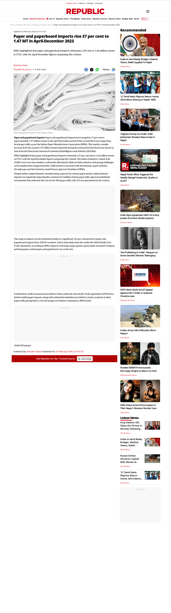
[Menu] (146, 11)
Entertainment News (128, 375)
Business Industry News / (43, 25)
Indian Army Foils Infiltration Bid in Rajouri (138, 332)
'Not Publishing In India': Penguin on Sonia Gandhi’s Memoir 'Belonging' (139, 254)
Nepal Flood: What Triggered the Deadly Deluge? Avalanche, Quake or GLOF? (139, 177)
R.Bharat (82, 3)
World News (125, 67)
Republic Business (22, 69)
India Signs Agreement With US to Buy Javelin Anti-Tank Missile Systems (139, 216)
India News (124, 104)
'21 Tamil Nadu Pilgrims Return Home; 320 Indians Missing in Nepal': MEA (139, 98)
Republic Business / (24, 25)
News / (13, 25)
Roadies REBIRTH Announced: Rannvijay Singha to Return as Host (138, 369)
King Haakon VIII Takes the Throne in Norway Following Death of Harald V (131, 427)
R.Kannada (99, 3)
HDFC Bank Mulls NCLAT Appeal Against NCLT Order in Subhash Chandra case (136, 293)
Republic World (71, 3)
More (144, 19)
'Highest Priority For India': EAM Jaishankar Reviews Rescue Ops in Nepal (137, 137)
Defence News (126, 222)
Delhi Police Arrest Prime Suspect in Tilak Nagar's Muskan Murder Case (138, 407)
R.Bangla (90, 3)
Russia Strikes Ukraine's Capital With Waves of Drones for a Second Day (131, 462)
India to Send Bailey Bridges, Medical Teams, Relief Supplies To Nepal (138, 61)
